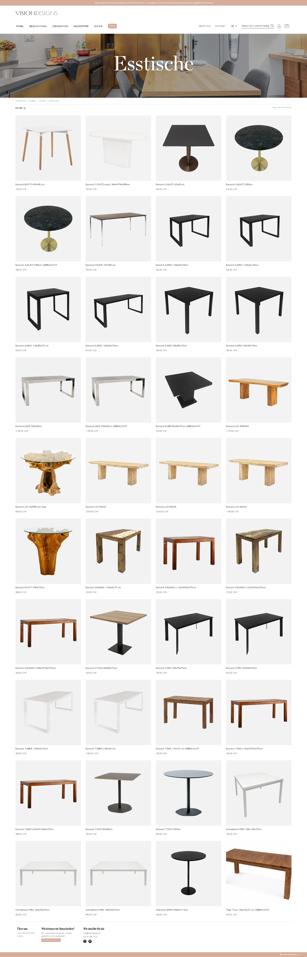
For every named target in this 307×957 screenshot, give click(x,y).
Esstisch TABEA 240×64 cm (100, 749)
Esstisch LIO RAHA (96, 507)
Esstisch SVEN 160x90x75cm (241, 668)
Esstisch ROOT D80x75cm (30, 587)
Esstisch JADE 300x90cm (29, 426)
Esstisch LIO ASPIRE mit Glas (31, 507)
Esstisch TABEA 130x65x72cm (32, 749)
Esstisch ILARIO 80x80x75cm (171, 346)
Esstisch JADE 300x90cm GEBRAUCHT (106, 426)
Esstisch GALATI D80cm (239, 184)
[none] (234, 26)
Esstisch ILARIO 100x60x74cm (172, 265)
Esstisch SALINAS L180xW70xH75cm (36, 668)
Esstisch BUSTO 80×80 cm (30, 184)
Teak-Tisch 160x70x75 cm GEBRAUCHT (248, 910)
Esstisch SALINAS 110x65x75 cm (103, 587)
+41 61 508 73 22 (90, 937)
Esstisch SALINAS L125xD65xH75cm (246, 587)
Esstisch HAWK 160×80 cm (101, 265)
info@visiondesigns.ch (92, 933)
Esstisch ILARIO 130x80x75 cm (32, 346)
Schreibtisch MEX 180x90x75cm (103, 910)
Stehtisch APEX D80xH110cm (172, 910)
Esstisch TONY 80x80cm (99, 829)
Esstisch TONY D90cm (168, 829)
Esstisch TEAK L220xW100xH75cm (35, 829)
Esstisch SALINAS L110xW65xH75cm (176, 587)
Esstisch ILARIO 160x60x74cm (102, 346)
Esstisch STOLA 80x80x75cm (101, 668)
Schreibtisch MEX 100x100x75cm (244, 829)
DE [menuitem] (232, 26)
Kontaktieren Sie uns (51, 940)
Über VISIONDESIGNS (26, 933)
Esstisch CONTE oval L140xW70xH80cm (108, 184)
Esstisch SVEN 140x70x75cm (171, 668)
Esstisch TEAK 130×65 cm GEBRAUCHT (178, 749)
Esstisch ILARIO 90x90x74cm (241, 346)
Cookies (20, 936)
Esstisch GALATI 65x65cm (170, 184)
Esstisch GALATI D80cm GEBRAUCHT (36, 265)
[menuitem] (234, 26)
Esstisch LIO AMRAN (237, 426)
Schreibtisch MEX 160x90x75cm (33, 910)
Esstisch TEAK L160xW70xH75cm (244, 749)
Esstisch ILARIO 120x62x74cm (242, 265)
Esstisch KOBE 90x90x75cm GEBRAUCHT (178, 426)
